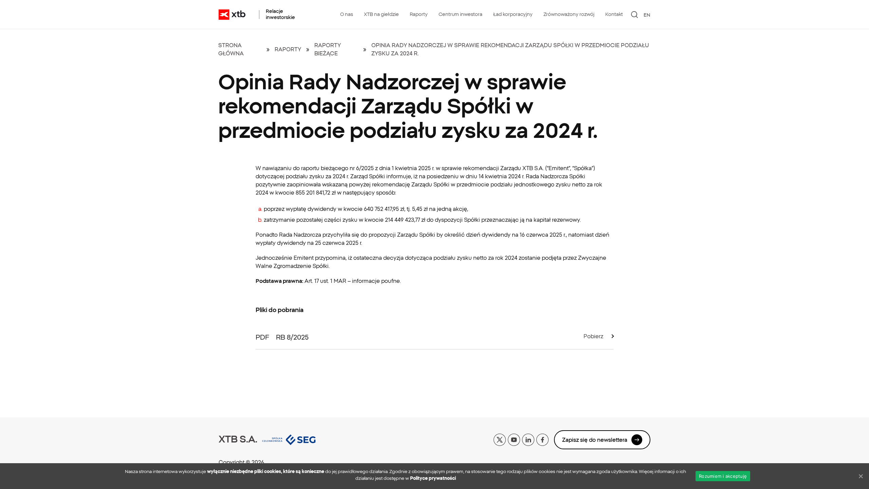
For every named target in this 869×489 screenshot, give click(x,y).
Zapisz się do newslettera (594, 440)
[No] (860, 476)
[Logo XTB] (232, 14)
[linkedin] (528, 439)
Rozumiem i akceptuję (723, 476)
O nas (346, 14)
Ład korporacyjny (513, 14)
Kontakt (614, 14)
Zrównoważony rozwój (568, 14)
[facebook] (542, 439)
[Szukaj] (634, 14)
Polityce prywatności (433, 478)
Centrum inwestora (460, 14)
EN (647, 15)
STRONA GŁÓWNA (231, 49)
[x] (500, 439)
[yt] (514, 439)
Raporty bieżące (327, 49)
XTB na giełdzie (381, 14)
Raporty (419, 14)
